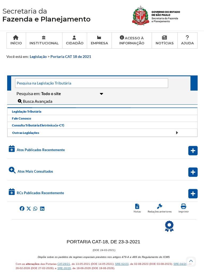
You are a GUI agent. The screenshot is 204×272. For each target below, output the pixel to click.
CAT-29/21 (63, 263)
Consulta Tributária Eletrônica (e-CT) (38, 125)
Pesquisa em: (28, 93)
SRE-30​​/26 (64, 268)
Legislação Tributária (26, 111)
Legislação (38, 56)
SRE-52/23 (122, 263)
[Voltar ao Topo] (191, 262)
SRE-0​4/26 (180, 263)
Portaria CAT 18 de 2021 (70, 56)
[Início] (156, 14)
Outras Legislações (25, 133)
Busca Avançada (37, 101)
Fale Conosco (21, 118)
